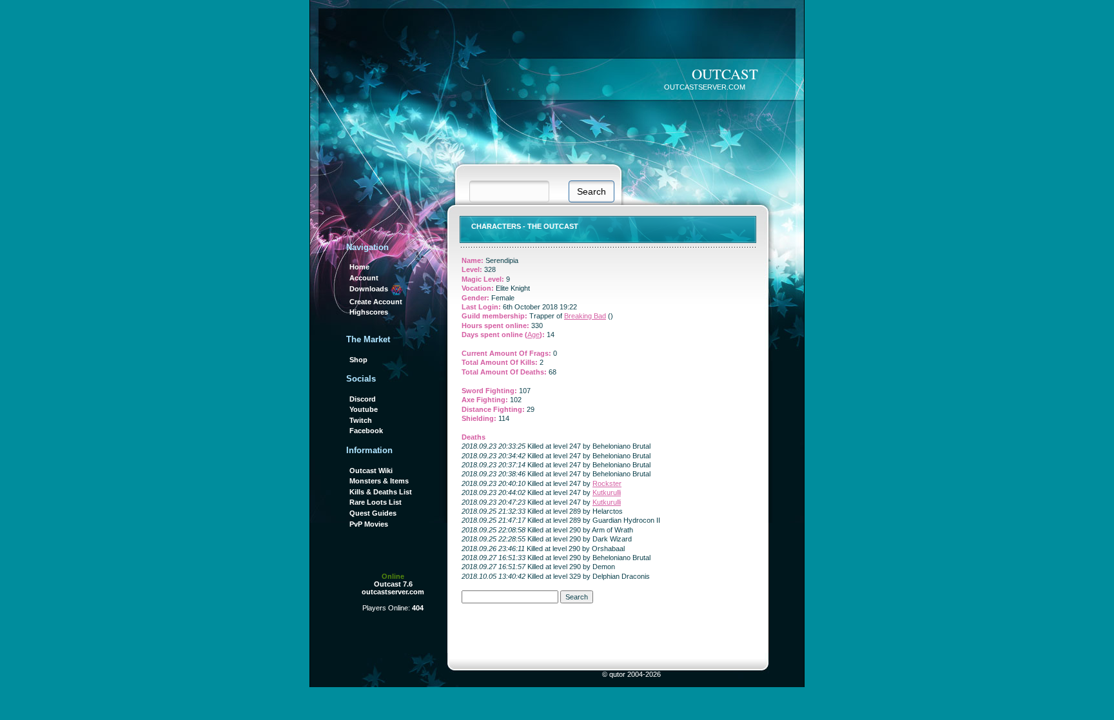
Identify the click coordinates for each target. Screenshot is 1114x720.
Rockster (606, 483)
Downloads (369, 289)
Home (359, 267)
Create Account (375, 302)
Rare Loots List (375, 502)
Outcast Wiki (371, 470)
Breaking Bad (585, 316)
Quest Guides (372, 513)
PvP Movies (368, 524)
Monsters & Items (379, 481)
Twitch (360, 420)
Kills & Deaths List (380, 492)
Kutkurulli (606, 492)
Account (363, 278)
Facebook (366, 430)
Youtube (363, 409)
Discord (362, 399)
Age (533, 334)
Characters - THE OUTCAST (524, 226)
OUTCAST (725, 73)
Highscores (368, 312)
